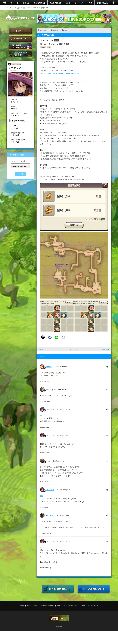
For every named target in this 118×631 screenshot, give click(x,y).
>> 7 (41, 547)
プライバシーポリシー (32, 606)
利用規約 (22, 606)
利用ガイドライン (61, 606)
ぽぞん (48, 389)
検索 (21, 174)
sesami (49, 366)
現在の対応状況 (102, 3)
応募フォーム (94, 606)
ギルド (68, 3)
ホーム (9, 8)
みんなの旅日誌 (55, 3)
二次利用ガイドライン (74, 606)
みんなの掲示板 (39, 3)
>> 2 (41, 441)
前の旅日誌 (42, 349)
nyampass (50, 515)
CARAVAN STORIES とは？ (20, 46)
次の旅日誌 (104, 349)
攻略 (48, 47)
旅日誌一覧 (73, 349)
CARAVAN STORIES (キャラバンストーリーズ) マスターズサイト (20, 18)
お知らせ (26, 3)
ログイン (20, 31)
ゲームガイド (20, 54)
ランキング (79, 3)
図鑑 (65, 30)
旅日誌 (55, 30)
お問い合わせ (85, 606)
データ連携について (20, 38)
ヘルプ (89, 3)
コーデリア (50, 409)
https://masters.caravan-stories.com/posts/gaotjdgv (59, 73)
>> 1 (41, 415)
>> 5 (41, 495)
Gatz (48, 461)
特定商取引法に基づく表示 (47, 606)
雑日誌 (43, 47)
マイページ (14, 3)
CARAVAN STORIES (59, 618)
